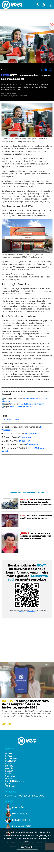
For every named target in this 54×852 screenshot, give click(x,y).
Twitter (25, 440)
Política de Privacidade (27, 612)
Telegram (32, 433)
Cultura (9, 776)
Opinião (9, 768)
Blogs (8, 753)
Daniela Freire (20, 813)
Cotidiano (9, 758)
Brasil (8, 756)
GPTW (9, 419)
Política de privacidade (31, 795)
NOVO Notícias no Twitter (21, 406)
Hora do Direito (21, 820)
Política (9, 773)
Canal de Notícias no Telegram (31, 404)
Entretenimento (9, 781)
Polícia (9, 771)
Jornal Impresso (9, 784)
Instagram (26, 437)
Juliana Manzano (21, 826)
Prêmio (16, 419)
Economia (9, 761)
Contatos (10, 795)
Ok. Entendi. (27, 847)
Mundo (9, 766)
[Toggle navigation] (50, 4)
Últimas (9, 778)
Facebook (33, 444)
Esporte (9, 763)
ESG (3, 419)
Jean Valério (18, 807)
